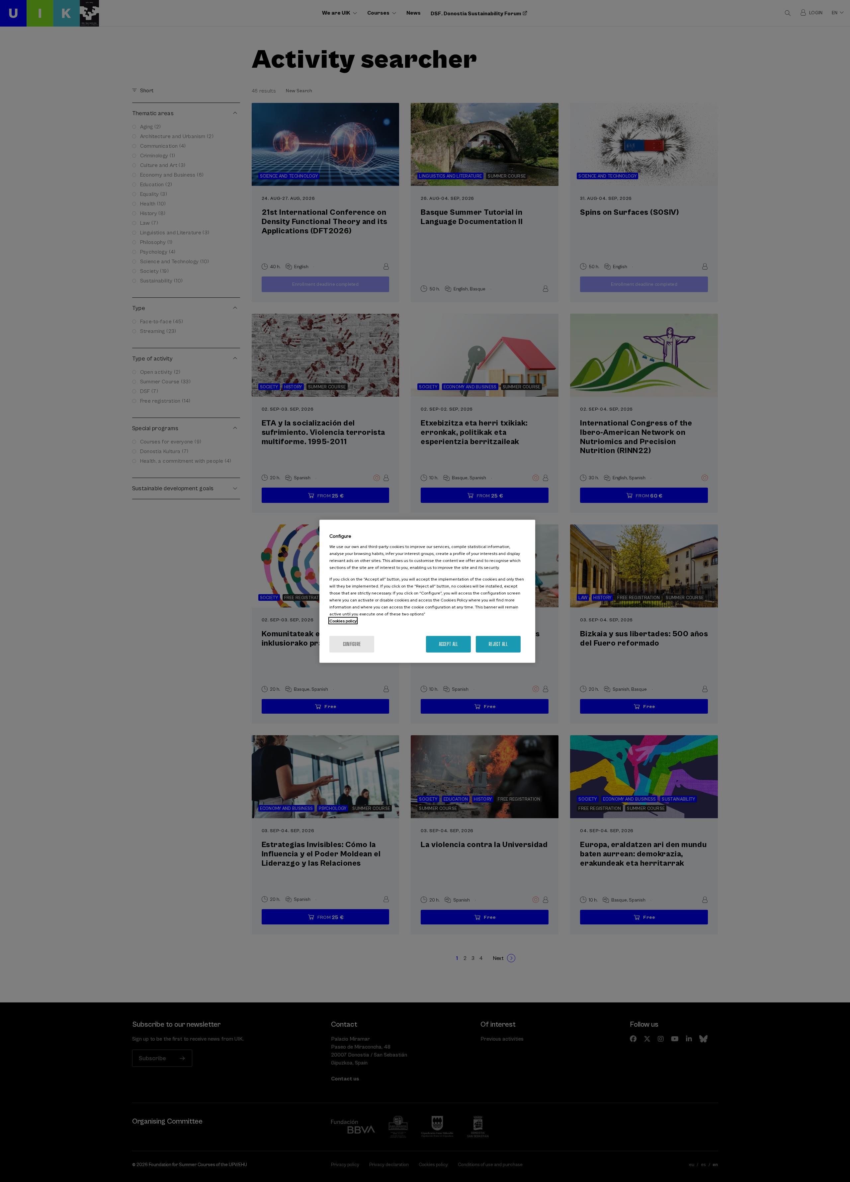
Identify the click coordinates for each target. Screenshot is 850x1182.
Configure (352, 644)
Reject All (498, 644)
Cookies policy (343, 620)
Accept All (448, 644)
